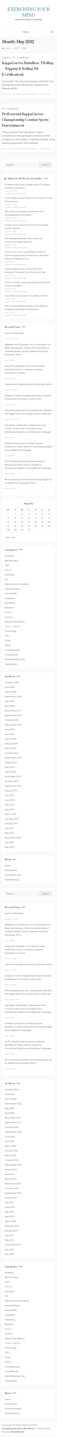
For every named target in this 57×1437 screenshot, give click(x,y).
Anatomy (6, 57)
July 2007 (9, 842)
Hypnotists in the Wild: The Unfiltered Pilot (26, 296)
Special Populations (15, 621)
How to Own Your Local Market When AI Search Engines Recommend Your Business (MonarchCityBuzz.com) (27, 255)
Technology (10, 631)
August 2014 (11, 762)
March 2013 (10, 814)
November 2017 (13, 710)
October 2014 (11, 753)
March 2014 (10, 772)
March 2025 (11, 692)
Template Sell (17, 1432)
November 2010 (13, 837)
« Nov (7, 537)
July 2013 (9, 795)
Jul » (14, 537)
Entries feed (11, 870)
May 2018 (9, 701)
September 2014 (13, 757)
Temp (8, 640)
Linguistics (10, 598)
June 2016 (10, 729)
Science (9, 617)
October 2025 (12, 682)
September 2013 (13, 786)
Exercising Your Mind (28, 12)
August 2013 (11, 790)
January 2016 (11, 743)
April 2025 (10, 687)
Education (10, 574)
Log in (8, 865)
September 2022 (13, 696)
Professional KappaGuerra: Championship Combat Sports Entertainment (25, 120)
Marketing (10, 603)
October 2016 (11, 720)
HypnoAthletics (12, 589)
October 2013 (11, 781)
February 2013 (12, 819)
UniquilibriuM (23, 57)
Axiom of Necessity (14, 333)
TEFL (7, 636)
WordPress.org (12, 879)
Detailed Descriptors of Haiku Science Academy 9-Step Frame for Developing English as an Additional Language (28, 446)
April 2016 (9, 734)
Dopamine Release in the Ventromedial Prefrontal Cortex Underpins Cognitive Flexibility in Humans (25, 369)
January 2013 (11, 823)
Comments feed (13, 875)
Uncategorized (12, 650)
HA (13, 57)
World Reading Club (15, 659)
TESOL (8, 645)
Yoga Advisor (11, 664)
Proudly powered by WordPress (18, 1428)
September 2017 (13, 715)
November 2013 (13, 776)
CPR (7, 565)
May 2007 (9, 847)
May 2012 (9, 833)
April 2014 (9, 767)
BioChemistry (11, 560)
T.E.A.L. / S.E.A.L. (12, 626)
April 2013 (9, 809)
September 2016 (13, 725)
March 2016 (10, 739)
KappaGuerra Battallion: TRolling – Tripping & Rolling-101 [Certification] (28, 69)
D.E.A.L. (8, 570)
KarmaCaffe (11, 593)
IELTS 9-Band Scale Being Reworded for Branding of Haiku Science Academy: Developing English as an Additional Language (28, 464)
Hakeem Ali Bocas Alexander (26, 94)
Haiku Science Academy (17, 584)
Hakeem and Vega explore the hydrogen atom (28, 384)
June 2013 (10, 800)
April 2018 (9, 706)
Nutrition (9, 607)
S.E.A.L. (8, 612)
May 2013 (9, 804)
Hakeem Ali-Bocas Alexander (25, 178)
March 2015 (10, 748)
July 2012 (9, 828)
